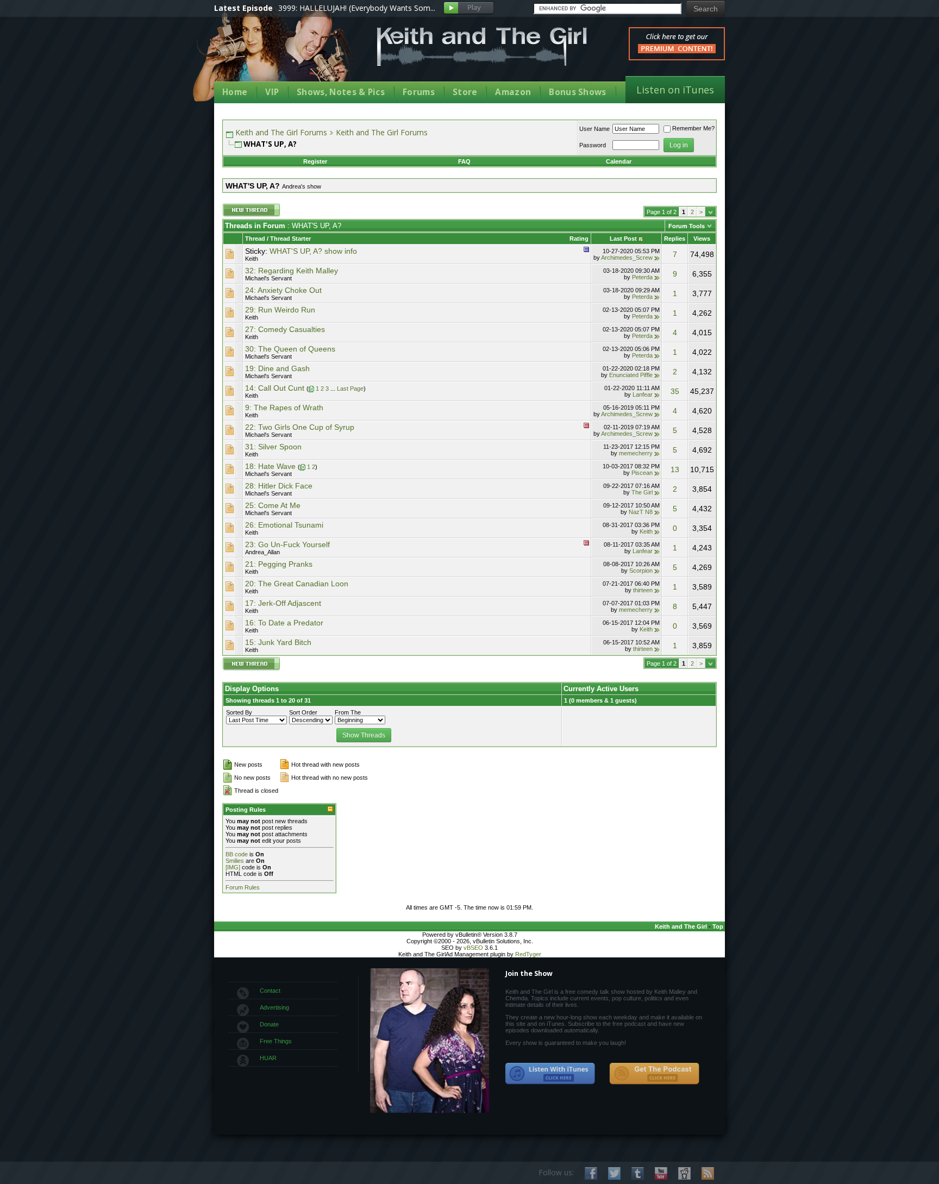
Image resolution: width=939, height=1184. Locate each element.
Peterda (642, 277)
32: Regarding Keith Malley (291, 270)
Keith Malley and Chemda (277, 55)
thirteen (643, 590)
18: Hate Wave (270, 466)
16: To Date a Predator (284, 622)
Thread (255, 238)
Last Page (350, 388)
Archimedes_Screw (627, 257)
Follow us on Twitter (614, 1173)
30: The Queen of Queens (290, 348)
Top (717, 926)
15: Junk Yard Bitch (278, 642)
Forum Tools (686, 226)
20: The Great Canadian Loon (296, 583)
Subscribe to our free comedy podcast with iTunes (550, 1074)
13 (675, 469)
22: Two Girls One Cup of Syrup (299, 427)
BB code (237, 854)
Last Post (623, 238)
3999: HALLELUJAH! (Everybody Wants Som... (356, 8)
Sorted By (239, 712)
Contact (270, 990)
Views (701, 238)
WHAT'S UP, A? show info (313, 251)
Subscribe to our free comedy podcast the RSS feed (654, 1074)
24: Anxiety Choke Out (283, 290)
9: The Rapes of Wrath (284, 407)
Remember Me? (693, 128)
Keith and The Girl (681, 926)
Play (468, 8)
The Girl (642, 492)
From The (348, 712)
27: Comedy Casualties (285, 329)
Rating (579, 238)
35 (675, 391)
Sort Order (303, 712)
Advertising (274, 1007)
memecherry (636, 453)
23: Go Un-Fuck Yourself (287, 544)
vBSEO (473, 947)
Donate (269, 1024)
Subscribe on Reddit (684, 1173)
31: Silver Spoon (273, 446)
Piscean (642, 472)
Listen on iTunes (675, 89)
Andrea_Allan (262, 552)
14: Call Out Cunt (274, 388)
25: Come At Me (273, 505)
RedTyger (528, 954)
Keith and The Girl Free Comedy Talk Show (482, 46)
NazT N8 (641, 512)
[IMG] (233, 867)
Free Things (276, 1041)
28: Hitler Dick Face (278, 485)
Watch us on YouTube (661, 1173)
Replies (674, 238)
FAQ (464, 161)
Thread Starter (290, 238)
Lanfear (643, 394)
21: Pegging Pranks (278, 564)
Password (592, 145)
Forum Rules (243, 887)
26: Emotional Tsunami (284, 525)
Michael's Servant (268, 278)
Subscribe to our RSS (708, 1173)
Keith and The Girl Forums (281, 132)
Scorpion (641, 570)
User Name (594, 129)
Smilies (235, 860)
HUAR (268, 1058)
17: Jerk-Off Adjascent (283, 603)
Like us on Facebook (591, 1173)
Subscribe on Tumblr (637, 1173)
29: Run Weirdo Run (280, 309)
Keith (251, 258)
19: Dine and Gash (277, 368)
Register (315, 161)
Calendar (618, 161)
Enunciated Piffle (631, 375)
